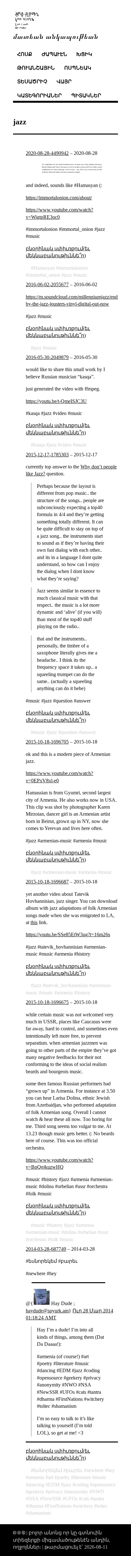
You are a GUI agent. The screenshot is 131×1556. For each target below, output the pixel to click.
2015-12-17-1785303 (47, 454)
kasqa (39, 444)
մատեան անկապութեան (55, 35)
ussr (104, 1232)
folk (54, 1239)
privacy (55, 1491)
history (83, 992)
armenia (89, 872)
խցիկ (84, 54)
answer (88, 732)
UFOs (71, 1498)
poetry (63, 1477)
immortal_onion (44, 275)
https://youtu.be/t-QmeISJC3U (56, 401)
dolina (70, 1232)
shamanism (39, 1513)
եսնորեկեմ (47, 1470)
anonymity (77, 1491)
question (69, 732)
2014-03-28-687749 (46, 1249)
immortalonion (73, 268)
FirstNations (59, 1506)
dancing (36, 1484)
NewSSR (51, 1498)
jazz (68, 275)
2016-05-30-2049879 (47, 357)
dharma (35, 1506)
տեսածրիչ (32, 81)
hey (111, 1470)
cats (85, 1498)
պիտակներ (86, 95)
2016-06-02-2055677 (47, 284)
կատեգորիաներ (39, 95)
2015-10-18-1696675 (47, 1002)
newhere (95, 1470)
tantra (98, 1498)
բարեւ (74, 1470)
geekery (36, 1491)
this (34, 922)
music (81, 275)
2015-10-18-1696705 (47, 741)
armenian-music (61, 872)
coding (82, 1484)
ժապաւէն (54, 54)
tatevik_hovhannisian (66, 985)
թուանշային (36, 68)
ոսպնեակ (77, 68)
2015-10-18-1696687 (47, 881)
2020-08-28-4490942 (47, 153)
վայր (64, 81)
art (50, 1477)
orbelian (88, 1232)
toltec (102, 1506)
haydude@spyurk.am (47, 1310)
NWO (98, 1491)
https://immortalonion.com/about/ (59, 197)
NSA (33, 1498)
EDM (53, 1484)
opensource (104, 1484)
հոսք (24, 54)
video (66, 444)
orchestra (37, 1239)
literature (82, 1477)
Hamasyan (44, 268)
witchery (84, 1506)
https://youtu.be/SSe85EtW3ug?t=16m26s (68, 934)
